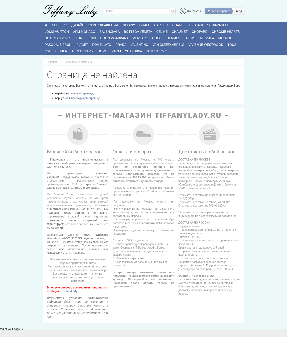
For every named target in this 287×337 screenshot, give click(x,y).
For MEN (61, 51)
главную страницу (81, 93)
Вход (238, 11)
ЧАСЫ (116, 51)
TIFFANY (128, 25)
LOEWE (190, 38)
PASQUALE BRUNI (58, 44)
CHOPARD (200, 31)
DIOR (78, 38)
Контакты (194, 11)
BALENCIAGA (110, 31)
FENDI (91, 38)
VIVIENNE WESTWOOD (205, 44)
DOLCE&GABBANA (114, 38)
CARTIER (161, 25)
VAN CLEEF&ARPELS (168, 44)
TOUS (232, 44)
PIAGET (82, 44)
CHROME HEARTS (226, 31)
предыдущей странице (85, 98)
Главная (51, 61)
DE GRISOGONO (57, 38)
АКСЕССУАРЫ (82, 51)
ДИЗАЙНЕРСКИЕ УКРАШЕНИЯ (94, 25)
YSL (48, 51)
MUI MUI (224, 38)
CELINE (162, 31)
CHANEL (178, 25)
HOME (102, 51)
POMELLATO (101, 44)
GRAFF (144, 25)
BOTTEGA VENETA (138, 31)
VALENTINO (139, 44)
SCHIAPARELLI (218, 25)
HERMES (173, 38)
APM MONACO (84, 31)
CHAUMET (180, 31)
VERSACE (140, 38)
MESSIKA (207, 38)
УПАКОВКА (133, 51)
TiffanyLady (69, 291)
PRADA (121, 44)
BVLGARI (196, 25)
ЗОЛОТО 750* (156, 51)
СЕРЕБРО (59, 25)
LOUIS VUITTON (57, 31)
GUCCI (157, 38)
